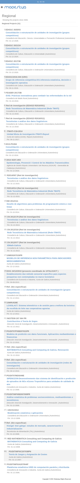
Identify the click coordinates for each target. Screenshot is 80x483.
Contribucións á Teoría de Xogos (22, 321)
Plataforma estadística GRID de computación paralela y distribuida (38, 467)
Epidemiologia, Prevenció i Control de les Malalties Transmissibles (38, 163)
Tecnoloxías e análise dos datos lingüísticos (26, 121)
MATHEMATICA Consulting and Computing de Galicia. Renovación (38, 350)
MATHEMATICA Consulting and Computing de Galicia (32, 441)
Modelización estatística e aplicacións (25, 413)
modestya (15, 7)
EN (43, 2)
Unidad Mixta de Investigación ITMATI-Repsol (28, 134)
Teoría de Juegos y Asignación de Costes (28, 454)
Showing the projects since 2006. (15, 20)
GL (38, 2)
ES (41, 2)
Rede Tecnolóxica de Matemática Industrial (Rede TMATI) (32, 108)
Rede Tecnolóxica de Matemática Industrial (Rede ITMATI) (34, 232)
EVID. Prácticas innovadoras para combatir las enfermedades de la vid (38, 96)
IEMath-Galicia (14, 245)
